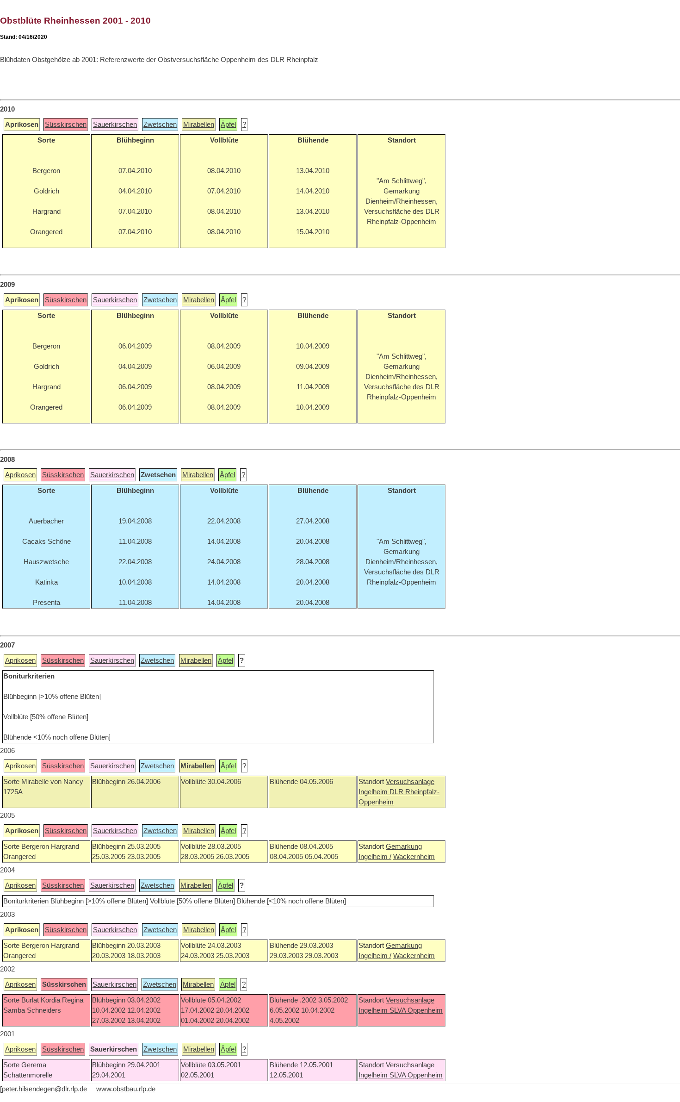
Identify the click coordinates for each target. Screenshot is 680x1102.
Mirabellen (198, 124)
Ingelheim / (375, 856)
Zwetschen (160, 124)
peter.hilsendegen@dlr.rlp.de (44, 1089)
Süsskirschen (66, 124)
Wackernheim (414, 856)
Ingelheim (374, 792)
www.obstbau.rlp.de (125, 1089)
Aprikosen (20, 475)
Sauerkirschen (115, 124)
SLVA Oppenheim (416, 1010)
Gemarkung (404, 846)
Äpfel (228, 124)
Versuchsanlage (410, 781)
